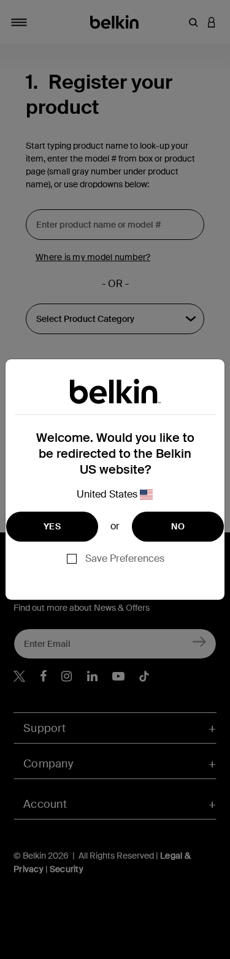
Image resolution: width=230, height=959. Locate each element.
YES (52, 526)
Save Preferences (124, 558)
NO (178, 526)
